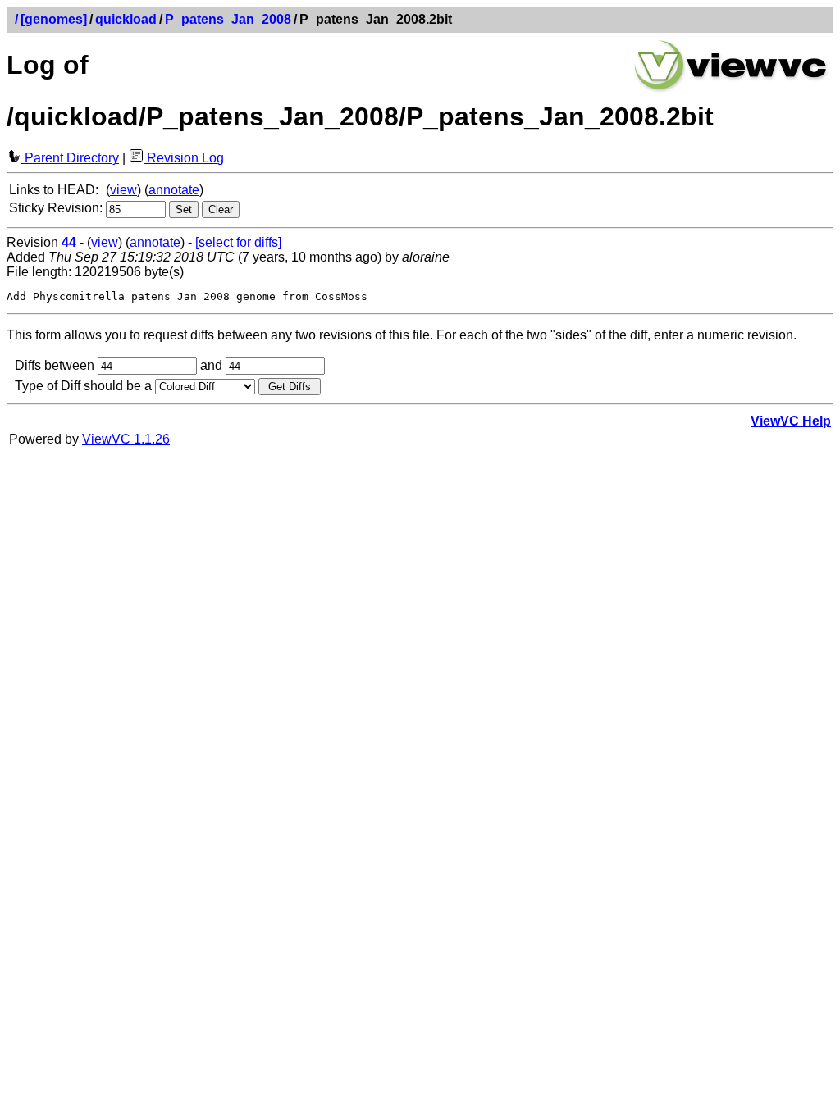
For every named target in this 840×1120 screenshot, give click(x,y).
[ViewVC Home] (730, 90)
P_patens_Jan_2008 (228, 19)
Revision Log (184, 158)
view (123, 190)
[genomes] (54, 19)
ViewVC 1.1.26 (126, 439)
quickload (126, 19)
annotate (173, 190)
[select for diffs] (238, 242)
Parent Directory (70, 158)
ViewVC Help (791, 421)
